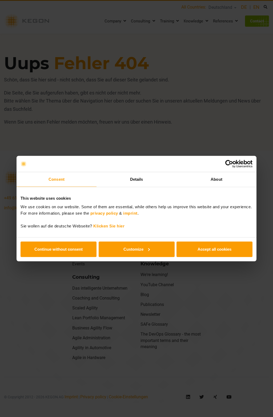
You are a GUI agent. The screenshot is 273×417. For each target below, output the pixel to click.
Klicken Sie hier (109, 225)
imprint (130, 213)
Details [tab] (136, 179)
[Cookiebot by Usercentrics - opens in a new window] (229, 164)
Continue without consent (58, 249)
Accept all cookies (214, 249)
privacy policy (104, 213)
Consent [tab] (57, 179)
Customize (133, 249)
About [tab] (216, 179)
